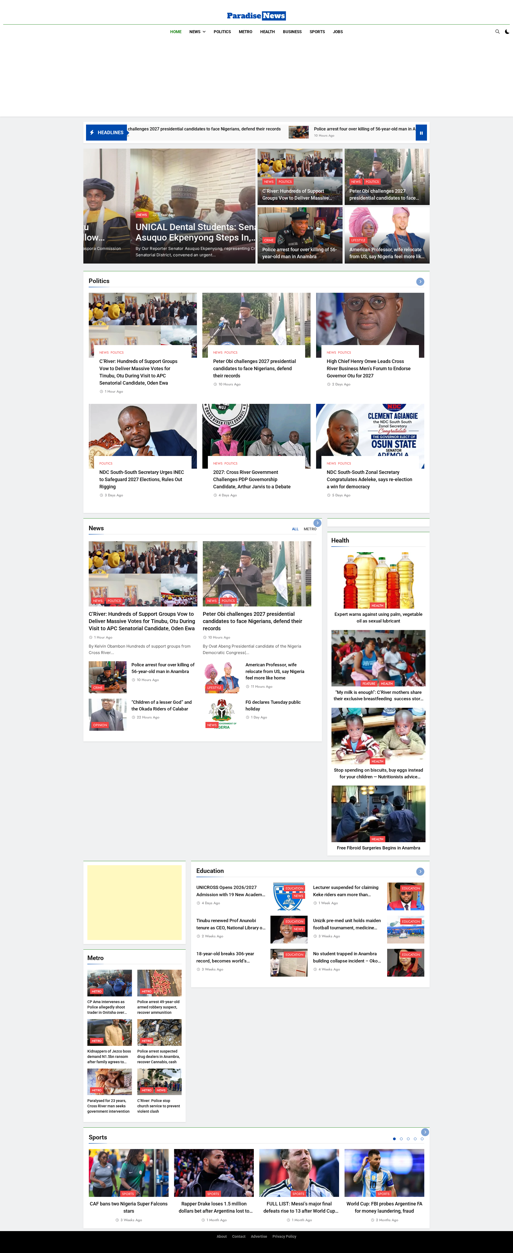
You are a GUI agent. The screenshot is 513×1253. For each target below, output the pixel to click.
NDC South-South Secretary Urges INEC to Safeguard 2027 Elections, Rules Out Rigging (141, 479)
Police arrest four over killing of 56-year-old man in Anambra (278, 129)
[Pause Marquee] (421, 133)
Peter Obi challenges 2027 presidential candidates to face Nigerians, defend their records (382, 198)
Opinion (100, 725)
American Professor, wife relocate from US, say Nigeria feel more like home (386, 256)
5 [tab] (422, 1139)
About (222, 1236)
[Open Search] (497, 31)
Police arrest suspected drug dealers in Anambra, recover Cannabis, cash (158, 1056)
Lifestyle (358, 240)
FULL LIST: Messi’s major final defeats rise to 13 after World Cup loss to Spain (299, 1211)
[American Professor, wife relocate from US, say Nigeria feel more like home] (354, 132)
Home (175, 31)
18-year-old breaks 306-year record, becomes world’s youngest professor (225, 961)
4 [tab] (415, 1139)
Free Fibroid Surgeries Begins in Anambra (378, 847)
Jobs (338, 31)
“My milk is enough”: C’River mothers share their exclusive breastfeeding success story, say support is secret (378, 699)
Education (294, 888)
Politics (222, 31)
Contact (239, 1236)
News (194, 31)
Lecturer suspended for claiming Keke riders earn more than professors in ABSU (346, 894)
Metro (245, 31)
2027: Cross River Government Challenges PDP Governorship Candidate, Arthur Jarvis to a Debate (252, 479)
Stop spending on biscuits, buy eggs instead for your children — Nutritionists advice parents (378, 777)
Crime (269, 240)
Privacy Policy (284, 1236)
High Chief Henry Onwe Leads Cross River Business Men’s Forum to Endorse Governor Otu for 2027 (369, 368)
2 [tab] (401, 1139)
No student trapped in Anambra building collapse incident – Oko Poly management (345, 961)
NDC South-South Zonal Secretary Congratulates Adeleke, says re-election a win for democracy (369, 479)
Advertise (259, 1236)
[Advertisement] (256, 79)
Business (292, 31)
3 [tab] (408, 1139)
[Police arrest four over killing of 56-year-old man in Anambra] (205, 132)
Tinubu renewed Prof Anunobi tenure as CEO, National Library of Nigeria (230, 928)
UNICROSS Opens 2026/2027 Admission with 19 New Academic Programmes (231, 894)
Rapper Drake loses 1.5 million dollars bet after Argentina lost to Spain (214, 1211)
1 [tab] (394, 1139)
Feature (369, 683)
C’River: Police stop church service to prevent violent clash (158, 1106)
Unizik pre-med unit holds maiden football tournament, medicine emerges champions (347, 928)
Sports (317, 31)
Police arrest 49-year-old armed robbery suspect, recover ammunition (158, 1007)
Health (267, 31)
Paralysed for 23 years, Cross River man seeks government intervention (108, 1106)
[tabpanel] (128, 1186)
